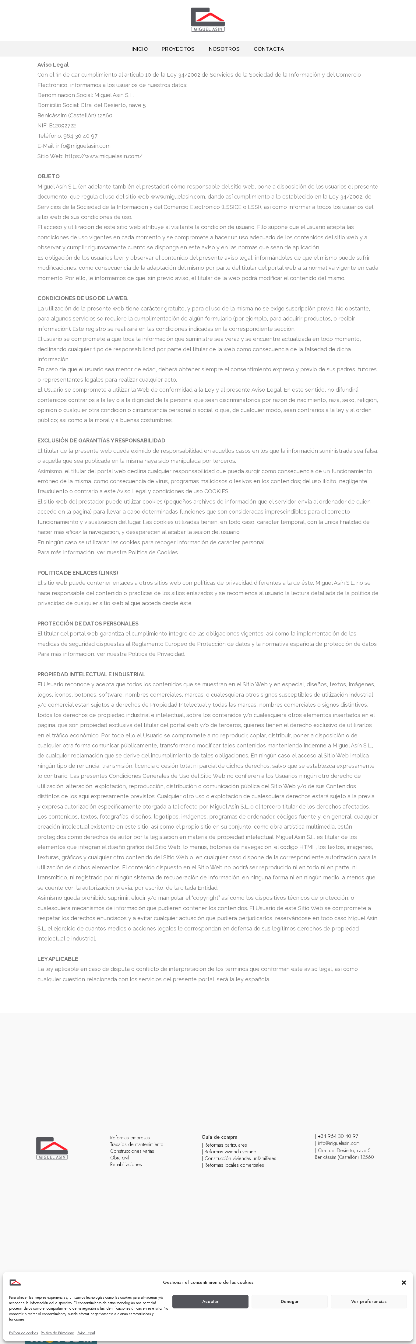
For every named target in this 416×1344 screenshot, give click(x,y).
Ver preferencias (368, 1301)
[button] (404, 1283)
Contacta (269, 49)
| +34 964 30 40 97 (336, 1136)
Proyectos (178, 49)
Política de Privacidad (57, 1333)
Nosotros (224, 49)
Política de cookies (23, 1333)
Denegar (290, 1301)
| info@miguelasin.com (337, 1143)
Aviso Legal (86, 1333)
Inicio (140, 49)
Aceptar (210, 1301)
